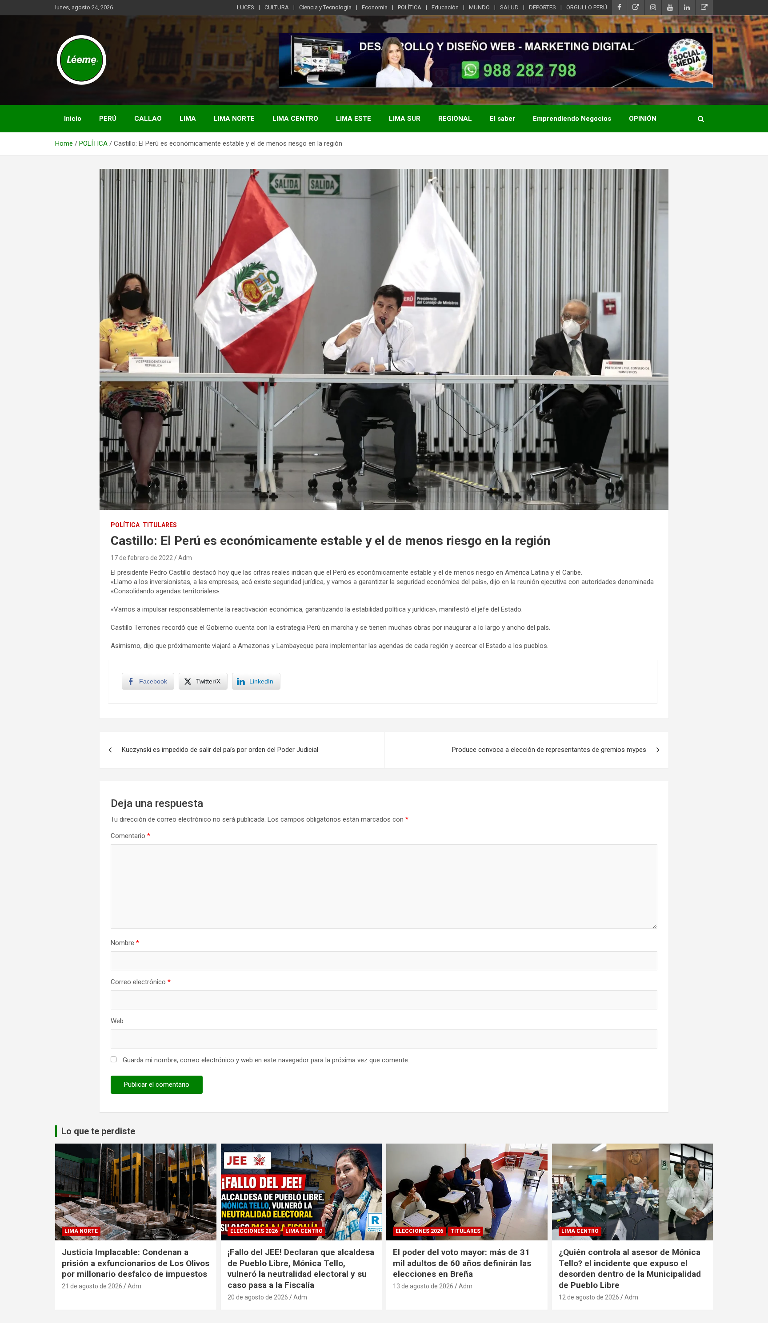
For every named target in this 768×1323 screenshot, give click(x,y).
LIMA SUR (404, 119)
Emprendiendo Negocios (572, 119)
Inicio (72, 119)
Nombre (125, 943)
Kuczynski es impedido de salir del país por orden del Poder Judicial (220, 750)
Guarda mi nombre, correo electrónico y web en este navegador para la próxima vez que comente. (266, 1060)
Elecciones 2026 (254, 1231)
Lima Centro (304, 1231)
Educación (445, 7)
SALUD (509, 7)
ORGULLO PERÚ (586, 7)
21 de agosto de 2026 (92, 1286)
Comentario (130, 836)
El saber (502, 119)
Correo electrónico (141, 982)
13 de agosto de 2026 (423, 1286)
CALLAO (148, 119)
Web (117, 1021)
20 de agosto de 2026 (258, 1297)
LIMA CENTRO (295, 119)
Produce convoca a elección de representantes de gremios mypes (549, 750)
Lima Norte (81, 1231)
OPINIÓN (642, 119)
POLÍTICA (409, 7)
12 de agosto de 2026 (589, 1297)
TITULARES (160, 524)
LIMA (188, 119)
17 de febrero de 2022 (142, 557)
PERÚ (107, 119)
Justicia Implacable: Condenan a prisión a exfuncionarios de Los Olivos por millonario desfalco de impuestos (135, 1263)
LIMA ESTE (353, 119)
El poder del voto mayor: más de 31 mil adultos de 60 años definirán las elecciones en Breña (462, 1263)
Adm (185, 557)
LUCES (245, 7)
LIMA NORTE (234, 119)
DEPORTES (542, 7)
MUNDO (479, 7)
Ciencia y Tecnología (325, 7)
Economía (375, 7)
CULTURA (276, 7)
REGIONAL (455, 119)
